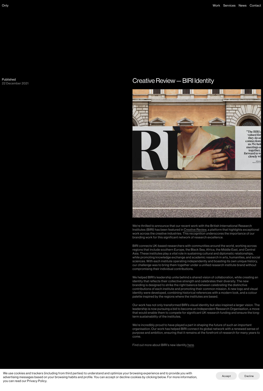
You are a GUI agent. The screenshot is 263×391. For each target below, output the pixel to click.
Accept (226, 376)
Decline (249, 376)
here (190, 345)
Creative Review (195, 229)
